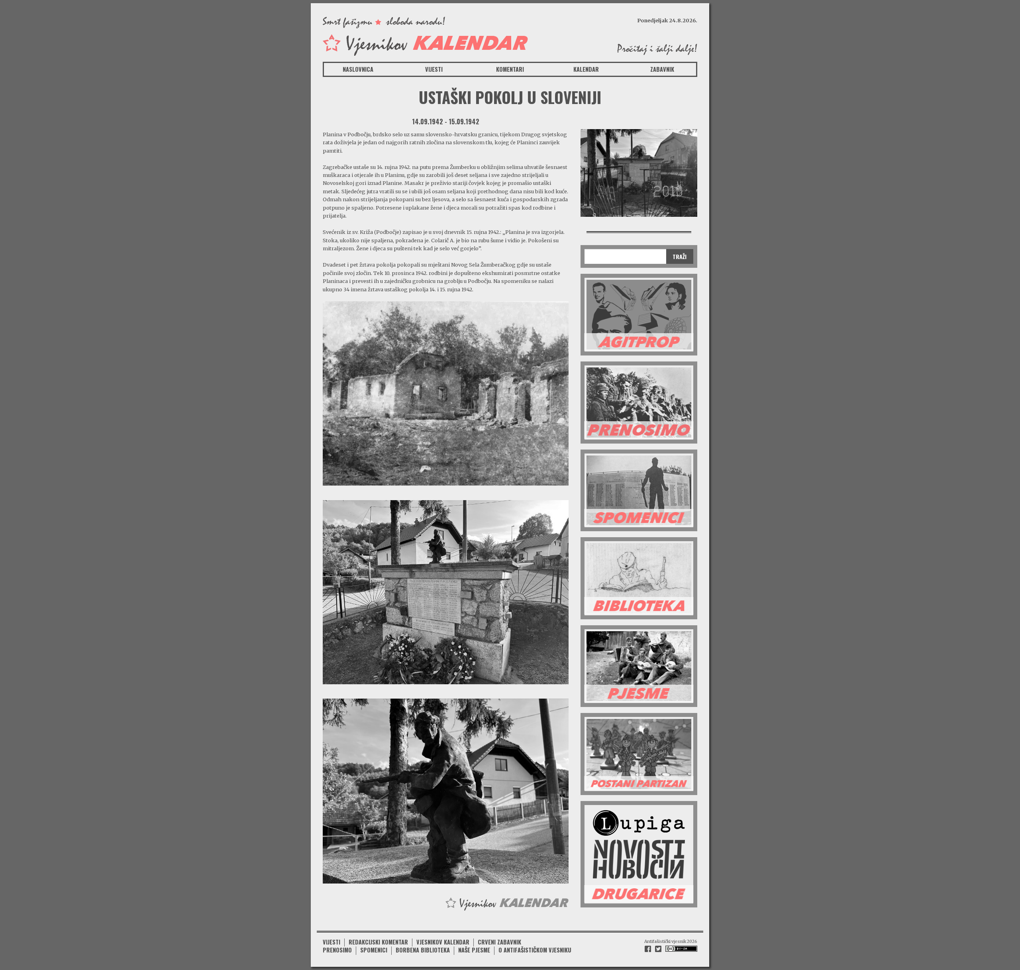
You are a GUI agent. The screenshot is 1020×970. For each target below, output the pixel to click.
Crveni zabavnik (499, 942)
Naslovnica (358, 69)
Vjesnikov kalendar (442, 942)
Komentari (510, 69)
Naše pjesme (474, 950)
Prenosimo (337, 950)
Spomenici (373, 950)
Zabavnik (662, 69)
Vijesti (434, 69)
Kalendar (586, 69)
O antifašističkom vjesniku (534, 950)
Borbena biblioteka (423, 950)
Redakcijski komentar (378, 942)
